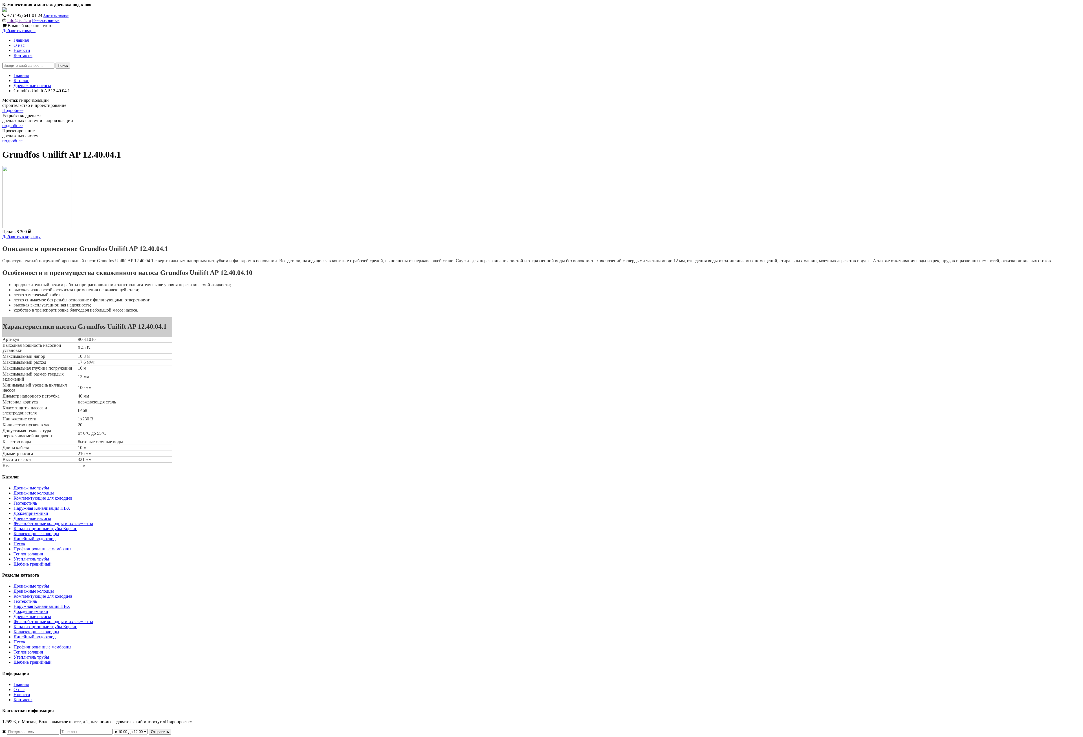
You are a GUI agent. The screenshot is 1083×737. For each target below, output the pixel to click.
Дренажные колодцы (34, 493)
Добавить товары (19, 30)
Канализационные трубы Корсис (45, 528)
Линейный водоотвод (35, 538)
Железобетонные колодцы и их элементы (53, 523)
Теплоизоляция (28, 553)
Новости (22, 50)
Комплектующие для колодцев (43, 498)
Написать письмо (46, 21)
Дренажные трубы (31, 488)
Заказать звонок (56, 16)
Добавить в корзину (21, 236)
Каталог (21, 80)
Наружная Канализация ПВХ (42, 508)
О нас (19, 45)
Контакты (23, 55)
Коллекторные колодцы (36, 533)
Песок (19, 543)
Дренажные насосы (32, 85)
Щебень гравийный (33, 564)
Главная (21, 40)
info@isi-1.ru (19, 20)
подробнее (12, 125)
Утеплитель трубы (31, 559)
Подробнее (12, 110)
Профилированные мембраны (42, 548)
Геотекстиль (25, 503)
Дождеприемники (31, 513)
